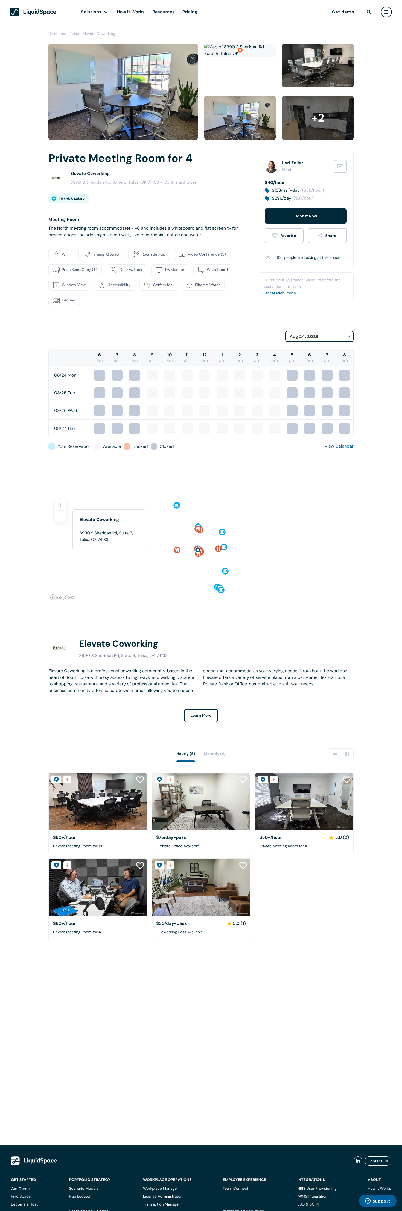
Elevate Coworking (99, 33)
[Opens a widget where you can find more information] (378, 1201)
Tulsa (74, 33)
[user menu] (386, 12)
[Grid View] (347, 753)
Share (330, 235)
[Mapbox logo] (62, 597)
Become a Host (24, 1204)
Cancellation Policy (279, 293)
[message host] (340, 166)
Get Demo (20, 1188)
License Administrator (162, 1196)
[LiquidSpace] (34, 1160)
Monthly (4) (215, 753)
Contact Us (378, 1161)
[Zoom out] (60, 516)
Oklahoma (57, 33)
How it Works (131, 12)
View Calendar (339, 446)
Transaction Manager (161, 1204)
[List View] (335, 753)
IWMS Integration (312, 1196)
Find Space (21, 1196)
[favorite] (284, 235)
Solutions (91, 12)
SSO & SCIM (308, 1204)
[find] (368, 12)
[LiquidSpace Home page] (33, 12)
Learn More (201, 715)
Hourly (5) (185, 753)
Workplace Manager (160, 1188)
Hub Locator (80, 1196)
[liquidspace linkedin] (358, 1161)
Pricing (189, 12)
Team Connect (236, 1188)
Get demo (343, 12)
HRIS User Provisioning (317, 1188)
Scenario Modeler (84, 1188)
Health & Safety (72, 199)
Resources (163, 12)
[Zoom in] (60, 504)
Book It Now (306, 216)
